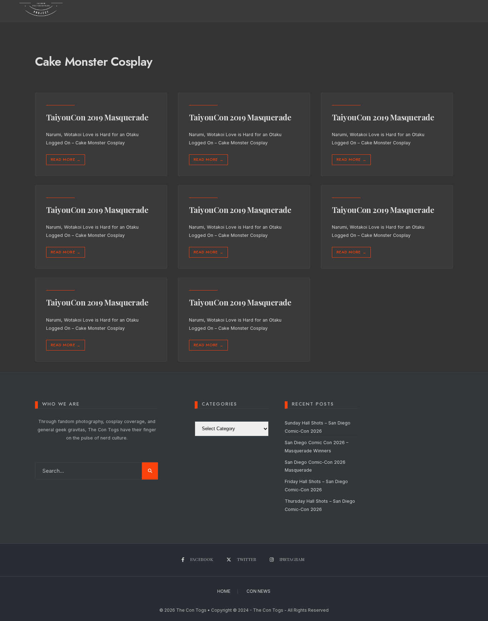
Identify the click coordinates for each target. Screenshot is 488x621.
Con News (258, 591)
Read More (65, 160)
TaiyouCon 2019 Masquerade (97, 117)
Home (223, 591)
